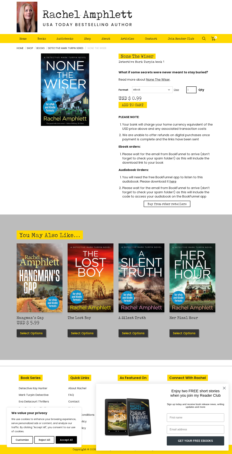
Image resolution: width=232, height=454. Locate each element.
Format (123, 90)
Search (204, 39)
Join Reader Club (181, 38)
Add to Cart (133, 105)
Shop (87, 38)
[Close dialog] (224, 388)
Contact (151, 38)
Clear (176, 89)
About (106, 38)
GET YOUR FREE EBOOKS (195, 440)
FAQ (71, 395)
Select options (31, 333)
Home (23, 38)
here (172, 181)
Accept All (66, 440)
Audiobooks (65, 38)
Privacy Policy (77, 421)
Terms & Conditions (81, 415)
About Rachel (77, 388)
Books (41, 38)
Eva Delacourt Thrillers (34, 401)
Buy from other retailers (167, 204)
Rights (72, 408)
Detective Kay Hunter (33, 388)
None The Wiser (158, 79)
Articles (127, 38)
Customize (22, 440)
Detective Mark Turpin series (65, 48)
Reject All (44, 440)
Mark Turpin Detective (34, 395)
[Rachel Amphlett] (74, 17)
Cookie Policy (77, 428)
